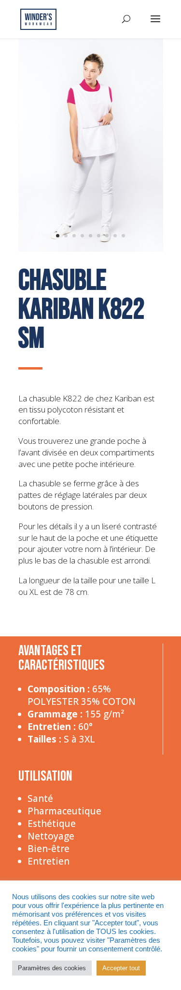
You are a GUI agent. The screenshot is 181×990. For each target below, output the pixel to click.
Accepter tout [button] (121, 968)
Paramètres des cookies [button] (52, 968)
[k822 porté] (90, 250)
